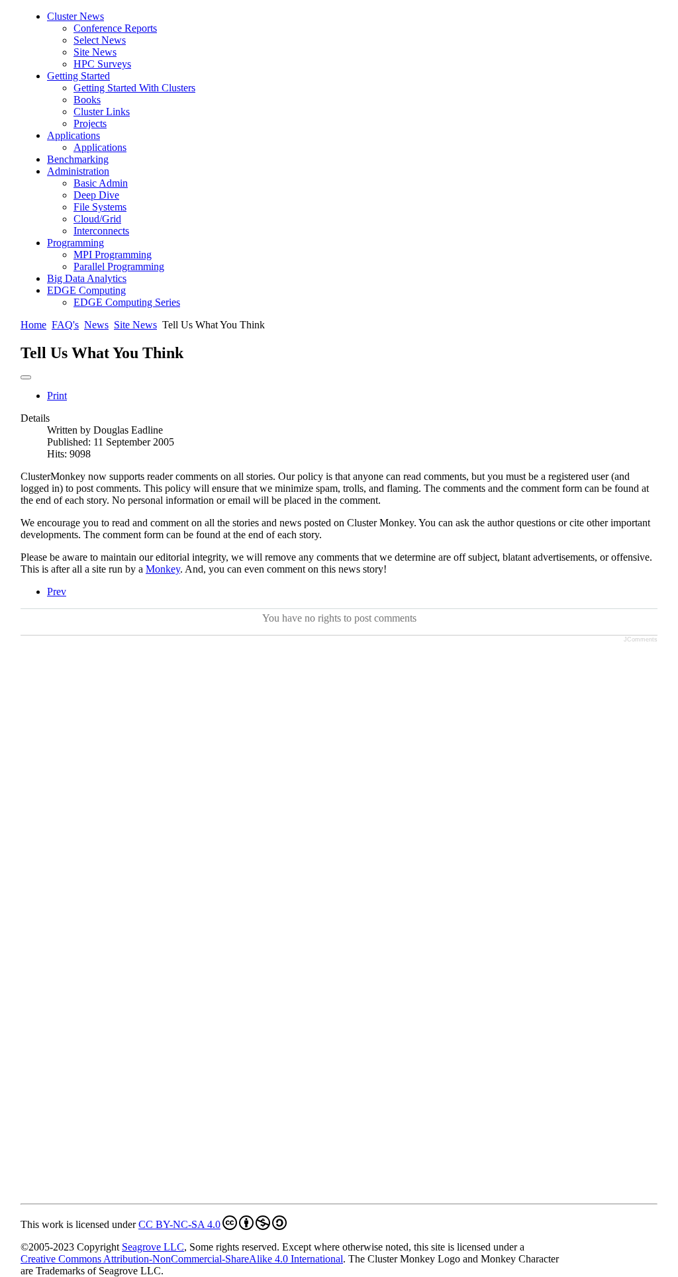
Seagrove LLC (153, 1247)
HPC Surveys (102, 64)
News (96, 324)
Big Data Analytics (86, 278)
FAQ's (65, 324)
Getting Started (78, 75)
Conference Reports (115, 28)
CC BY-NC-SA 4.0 (179, 1224)
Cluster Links (101, 111)
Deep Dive (96, 195)
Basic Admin (100, 183)
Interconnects (101, 230)
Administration (78, 171)
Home (33, 324)
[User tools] (26, 377)
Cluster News (75, 16)
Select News (99, 40)
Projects (90, 123)
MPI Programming (112, 254)
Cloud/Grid (97, 218)
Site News (95, 52)
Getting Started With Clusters (134, 87)
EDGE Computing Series (126, 302)
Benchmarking (78, 159)
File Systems (99, 207)
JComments (640, 639)
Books (87, 99)
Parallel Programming (118, 266)
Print (57, 395)
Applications (73, 135)
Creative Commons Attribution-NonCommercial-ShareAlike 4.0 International (182, 1258)
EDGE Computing (86, 290)
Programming (75, 242)
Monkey (163, 569)
